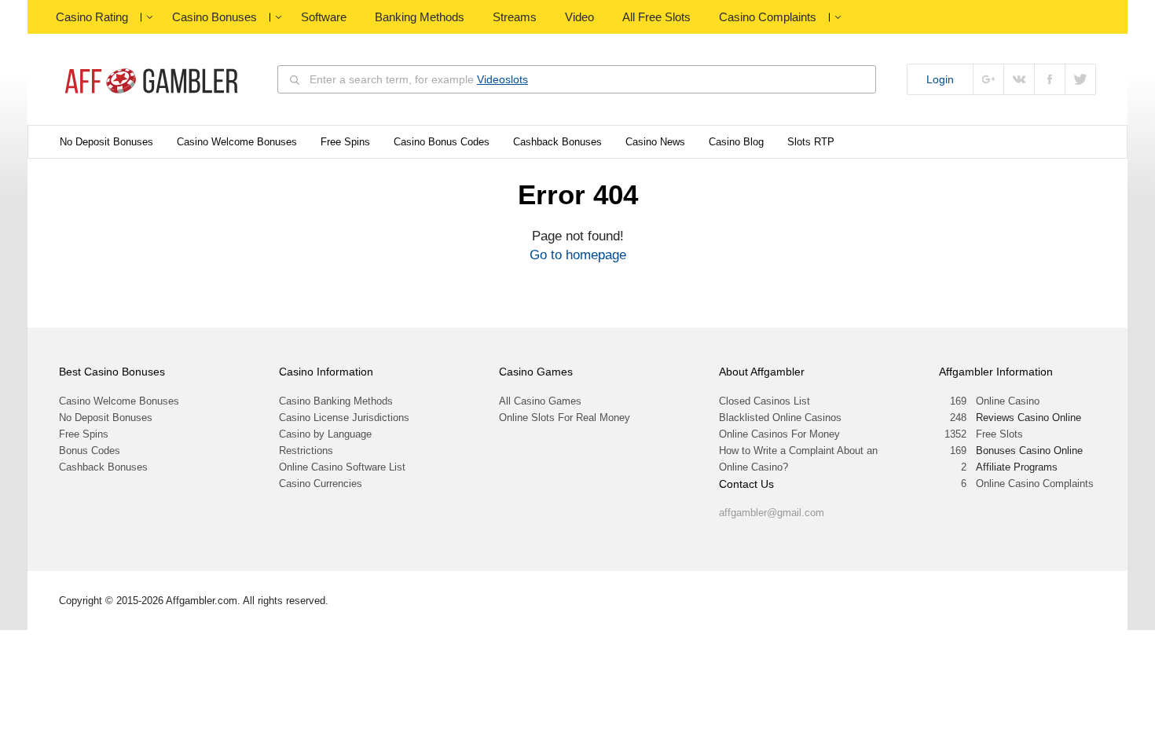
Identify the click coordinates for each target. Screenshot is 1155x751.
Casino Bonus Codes (442, 142)
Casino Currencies (320, 483)
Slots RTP (810, 142)
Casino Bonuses (214, 17)
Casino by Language (325, 434)
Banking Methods (419, 17)
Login (940, 79)
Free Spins (345, 142)
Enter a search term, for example (419, 79)
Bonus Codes (89, 450)
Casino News (655, 142)
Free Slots (999, 434)
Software (323, 17)
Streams (515, 17)
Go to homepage (578, 254)
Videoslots (502, 79)
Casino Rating (92, 17)
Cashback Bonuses (557, 142)
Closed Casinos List (764, 401)
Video (579, 17)
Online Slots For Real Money (564, 417)
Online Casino (1008, 401)
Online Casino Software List (342, 467)
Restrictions (306, 450)
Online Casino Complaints (1035, 483)
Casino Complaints (767, 17)
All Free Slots (656, 17)
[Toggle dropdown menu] (149, 17)
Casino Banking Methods (336, 401)
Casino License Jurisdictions (344, 417)
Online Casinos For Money (779, 434)
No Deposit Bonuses (106, 142)
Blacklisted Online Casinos (780, 417)
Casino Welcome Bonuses (237, 142)
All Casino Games (540, 401)
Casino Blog (736, 142)
